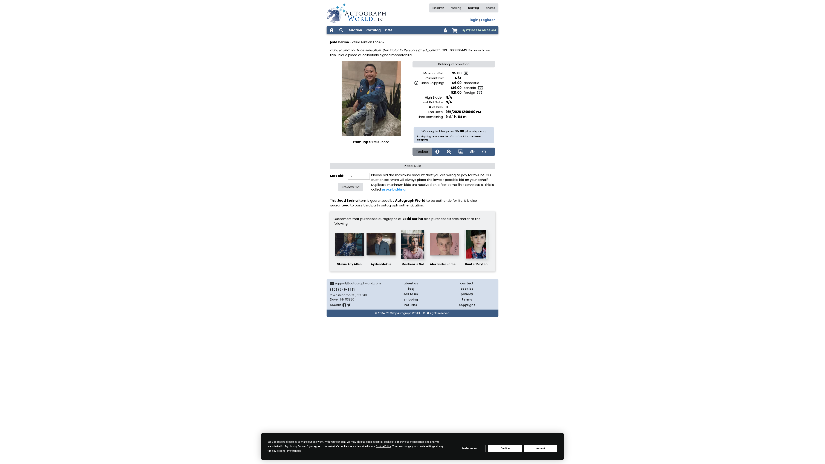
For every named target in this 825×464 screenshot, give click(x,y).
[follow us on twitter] (349, 306)
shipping (411, 299)
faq (411, 289)
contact (467, 283)
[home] (331, 30)
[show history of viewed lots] (483, 151)
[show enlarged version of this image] (449, 151)
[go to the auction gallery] (460, 151)
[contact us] (332, 283)
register (488, 20)
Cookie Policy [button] (383, 446)
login (474, 20)
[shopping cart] (455, 30)
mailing (456, 8)
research (438, 8)
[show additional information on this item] (437, 151)
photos (490, 8)
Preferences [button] (294, 450)
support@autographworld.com (358, 283)
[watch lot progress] (472, 151)
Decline (505, 448)
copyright (467, 305)
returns (410, 305)
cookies (466, 289)
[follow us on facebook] (344, 306)
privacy (467, 294)
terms (467, 299)
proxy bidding (394, 189)
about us (410, 283)
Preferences (469, 448)
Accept (540, 448)
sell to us (410, 294)
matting (473, 8)
